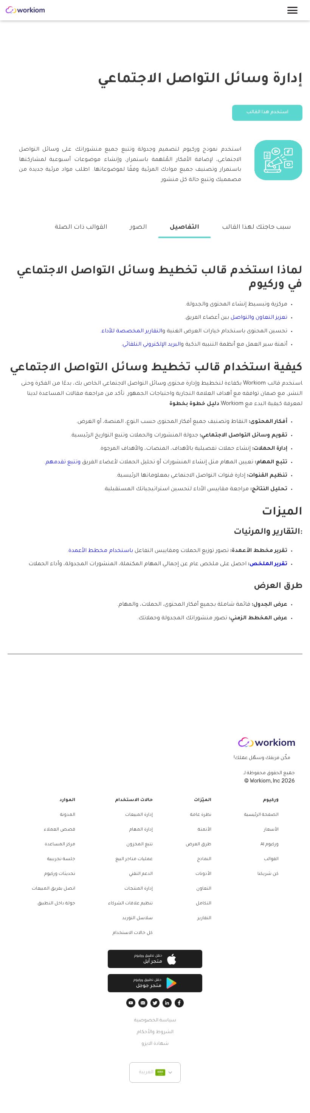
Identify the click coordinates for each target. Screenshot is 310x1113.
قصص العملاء (59, 830)
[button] (292, 10)
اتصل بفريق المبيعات (53, 889)
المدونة (67, 815)
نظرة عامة (200, 815)
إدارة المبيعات (139, 815)
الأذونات (203, 874)
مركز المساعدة (60, 844)
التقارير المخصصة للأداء (131, 332)
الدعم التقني (141, 874)
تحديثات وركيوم (59, 874)
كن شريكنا (268, 874)
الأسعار (271, 830)
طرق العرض (198, 844)
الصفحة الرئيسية (261, 815)
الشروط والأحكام (155, 1032)
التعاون (203, 889)
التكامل (203, 903)
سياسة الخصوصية (155, 1020)
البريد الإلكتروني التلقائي (151, 345)
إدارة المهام (141, 830)
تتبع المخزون (139, 844)
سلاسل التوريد (137, 918)
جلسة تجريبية (61, 859)
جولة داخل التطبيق (56, 903)
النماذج (204, 859)
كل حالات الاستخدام (133, 933)
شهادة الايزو (155, 1044)
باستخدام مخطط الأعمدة (100, 551)
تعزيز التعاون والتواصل (259, 318)
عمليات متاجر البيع (134, 859)
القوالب (271, 859)
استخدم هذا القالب (267, 112)
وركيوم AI (269, 844)
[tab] (256, 228)
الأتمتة (204, 830)
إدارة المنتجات (138, 889)
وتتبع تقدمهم (63, 463)
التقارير (204, 918)
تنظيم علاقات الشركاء (130, 903)
